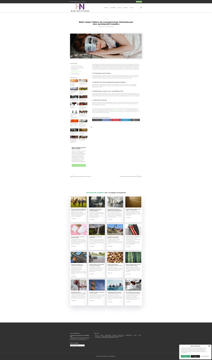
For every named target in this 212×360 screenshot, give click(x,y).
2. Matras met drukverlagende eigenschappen (77, 68)
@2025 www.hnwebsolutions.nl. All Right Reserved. (106, 356)
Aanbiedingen (106, 19)
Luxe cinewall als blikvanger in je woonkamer (73, 107)
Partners (106, 7)
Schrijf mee (115, 335)
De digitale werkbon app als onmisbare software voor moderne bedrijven (74, 100)
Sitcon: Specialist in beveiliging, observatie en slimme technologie (83, 100)
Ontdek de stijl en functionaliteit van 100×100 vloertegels (96, 265)
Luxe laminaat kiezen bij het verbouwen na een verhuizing (83, 83)
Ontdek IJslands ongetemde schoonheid (95, 237)
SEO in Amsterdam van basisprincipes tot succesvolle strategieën (83, 115)
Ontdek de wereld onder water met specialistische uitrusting (114, 293)
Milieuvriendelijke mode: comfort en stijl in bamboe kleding (133, 265)
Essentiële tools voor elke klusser (133, 236)
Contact (131, 7)
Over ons (119, 7)
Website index (121, 335)
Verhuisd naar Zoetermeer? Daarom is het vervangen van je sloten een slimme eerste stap (83, 125)
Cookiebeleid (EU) (128, 335)
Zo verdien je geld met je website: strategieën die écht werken (106, 337)
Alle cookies (185, 356)
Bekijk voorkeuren (205, 356)
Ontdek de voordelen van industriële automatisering (77, 265)
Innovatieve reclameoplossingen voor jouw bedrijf (96, 293)
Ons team (126, 7)
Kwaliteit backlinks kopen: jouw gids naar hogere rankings (112, 336)
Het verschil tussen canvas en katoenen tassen (77, 237)
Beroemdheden (108, 335)
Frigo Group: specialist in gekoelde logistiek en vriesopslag (74, 91)
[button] (209, 346)
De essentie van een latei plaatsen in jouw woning (113, 237)
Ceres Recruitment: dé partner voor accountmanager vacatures (133, 293)
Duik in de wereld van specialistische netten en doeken (78, 293)
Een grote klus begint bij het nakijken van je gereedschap (74, 133)
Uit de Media (112, 7)
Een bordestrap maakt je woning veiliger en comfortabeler (83, 133)
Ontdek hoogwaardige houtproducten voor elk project (115, 265)
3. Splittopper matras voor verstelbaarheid (76, 71)
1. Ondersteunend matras (76, 66)
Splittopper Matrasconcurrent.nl (119, 109)
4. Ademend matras (75, 73)
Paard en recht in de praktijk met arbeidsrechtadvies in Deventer (78, 210)
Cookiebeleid (195, 358)
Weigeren (195, 356)
